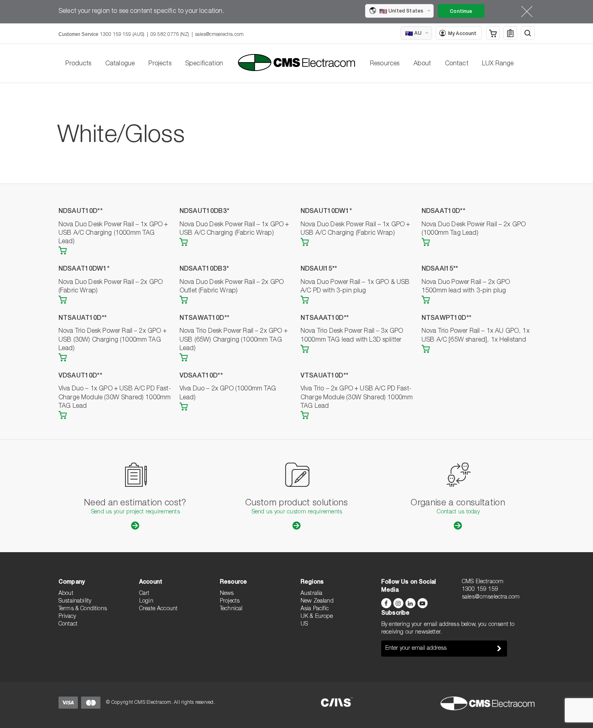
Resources (384, 64)
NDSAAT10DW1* (83, 269)
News (227, 594)
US (304, 624)
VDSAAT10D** (201, 376)
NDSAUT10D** (80, 212)
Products (78, 64)
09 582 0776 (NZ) (169, 34)
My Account (462, 33)
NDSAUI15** (319, 269)
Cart (144, 594)
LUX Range (498, 64)
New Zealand (317, 601)
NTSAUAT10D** (82, 318)
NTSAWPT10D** (446, 318)
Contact (456, 64)
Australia (311, 594)
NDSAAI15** (440, 269)
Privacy (67, 617)
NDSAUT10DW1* (326, 212)
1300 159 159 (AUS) (122, 34)
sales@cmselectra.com (219, 34)
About (422, 64)
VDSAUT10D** (80, 376)
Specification (204, 64)
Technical (231, 609)
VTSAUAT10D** (324, 376)
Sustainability (74, 601)
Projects (159, 64)
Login (146, 601)
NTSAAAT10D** (325, 318)
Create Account (158, 609)
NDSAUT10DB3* (204, 212)
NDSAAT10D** (443, 212)
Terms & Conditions (82, 609)
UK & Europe (317, 617)
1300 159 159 (480, 589)
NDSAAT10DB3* (204, 269)
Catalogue (120, 64)
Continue (461, 11)
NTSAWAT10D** (204, 318)
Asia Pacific (315, 609)
